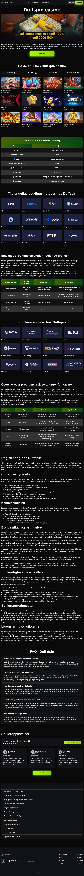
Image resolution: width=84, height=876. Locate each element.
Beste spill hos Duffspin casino (14, 791)
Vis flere (42, 772)
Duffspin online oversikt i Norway (14, 795)
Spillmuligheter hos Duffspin (13, 816)
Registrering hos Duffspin (12, 808)
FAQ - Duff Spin (9, 828)
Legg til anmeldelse (72, 742)
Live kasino (30, 72)
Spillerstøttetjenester (10, 820)
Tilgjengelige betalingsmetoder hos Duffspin (18, 800)
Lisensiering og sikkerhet (12, 824)
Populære (10, 72)
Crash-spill (51, 72)
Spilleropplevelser (10, 832)
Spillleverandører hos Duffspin (14, 804)
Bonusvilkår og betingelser (12, 812)
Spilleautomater (72, 72)
